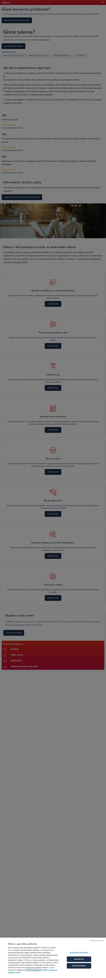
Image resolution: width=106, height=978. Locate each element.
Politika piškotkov (33, 970)
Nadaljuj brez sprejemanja (97, 940)
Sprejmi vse (79, 959)
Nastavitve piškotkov (79, 952)
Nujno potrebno (79, 966)
